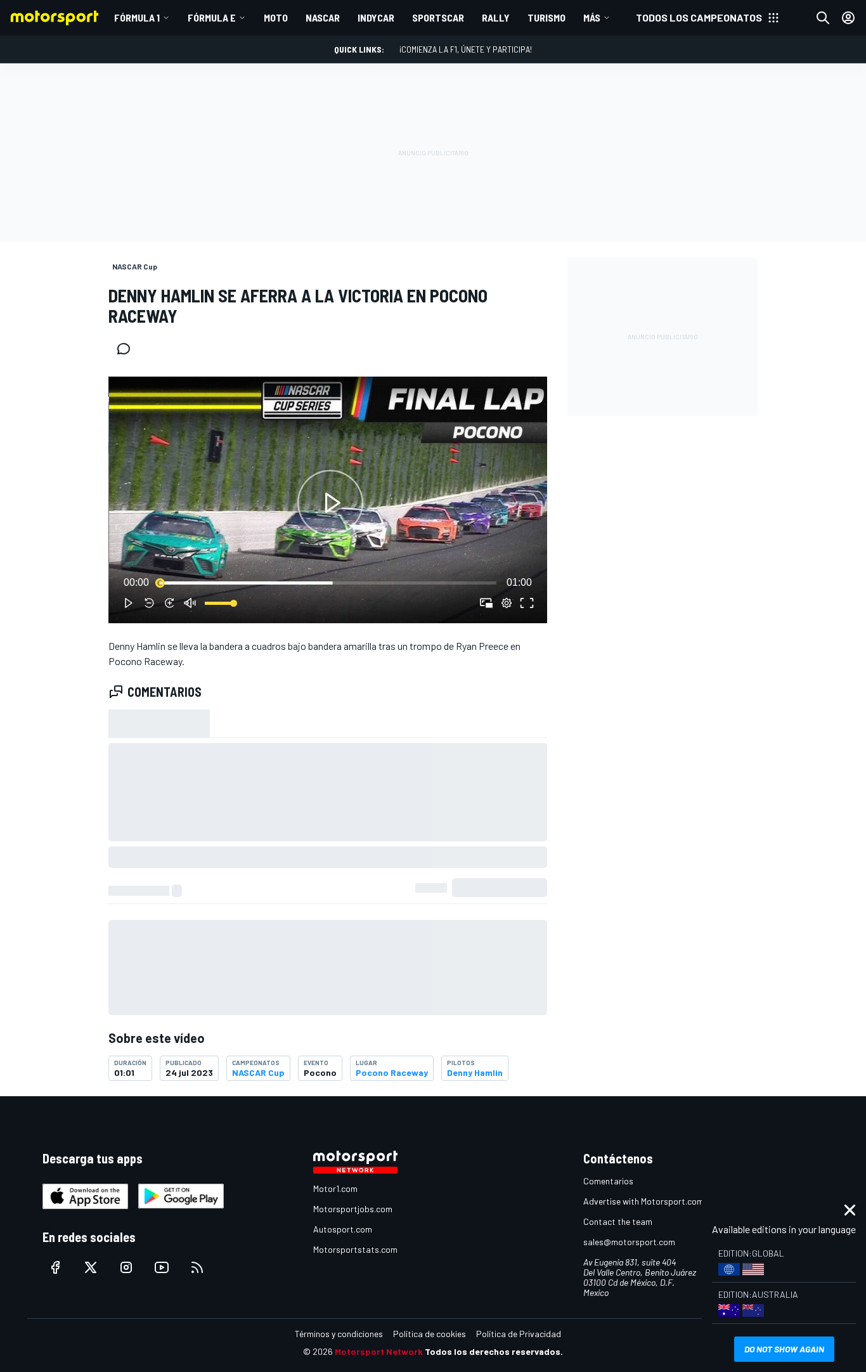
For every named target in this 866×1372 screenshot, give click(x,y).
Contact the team (617, 1221)
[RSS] (197, 1267)
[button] (330, 502)
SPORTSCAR (438, 17)
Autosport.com (342, 1229)
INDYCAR (376, 17)
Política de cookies (429, 1333)
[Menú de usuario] (848, 17)
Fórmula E (212, 17)
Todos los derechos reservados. (494, 1351)
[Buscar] (823, 17)
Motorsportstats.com (355, 1249)
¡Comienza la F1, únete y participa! (465, 49)
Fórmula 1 (137, 17)
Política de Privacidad (518, 1333)
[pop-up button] (506, 603)
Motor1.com (335, 1188)
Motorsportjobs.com (352, 1208)
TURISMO (546, 17)
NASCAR (323, 17)
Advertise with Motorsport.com (643, 1201)
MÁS (591, 17)
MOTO (276, 17)
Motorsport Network (379, 1351)
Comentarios (608, 1180)
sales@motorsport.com (629, 1241)
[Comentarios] (127, 348)
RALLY (496, 17)
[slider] (327, 583)
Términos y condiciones (339, 1333)
